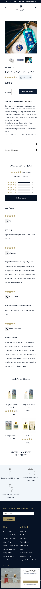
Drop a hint (27, 77)
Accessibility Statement (10, 560)
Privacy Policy (7, 553)
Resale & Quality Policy (10, 546)
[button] (5, 8)
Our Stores (23, 538)
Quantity (8, 92)
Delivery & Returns (11, 150)
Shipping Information (9, 538)
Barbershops (24, 546)
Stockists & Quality (9, 549)
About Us (23, 531)
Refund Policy (7, 542)
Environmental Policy (9, 535)
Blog (21, 549)
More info (28, 101)
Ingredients (8, 144)
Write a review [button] (21, 198)
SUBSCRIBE (30, 581)
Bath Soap (9, 68)
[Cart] (35, 8)
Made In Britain (24, 542)
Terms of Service (8, 531)
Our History (23, 535)
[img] (10, 216)
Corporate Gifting (8, 556)
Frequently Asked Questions (29, 560)
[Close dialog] (39, 569)
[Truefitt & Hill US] (21, 7)
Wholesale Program (26, 556)
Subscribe (9, 519)
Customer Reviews (26, 553)
